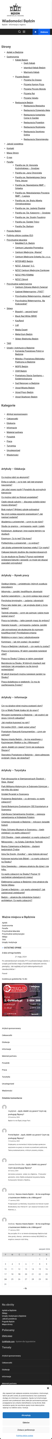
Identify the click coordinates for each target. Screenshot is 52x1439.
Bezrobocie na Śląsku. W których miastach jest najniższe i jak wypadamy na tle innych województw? (23, 666)
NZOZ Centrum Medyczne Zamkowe (32, 270)
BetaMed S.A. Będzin (25, 243)
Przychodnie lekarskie (17, 240)
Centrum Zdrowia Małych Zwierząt (31, 287)
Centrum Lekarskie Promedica (29, 247)
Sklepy (10, 308)
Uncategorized (13, 450)
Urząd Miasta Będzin (25, 388)
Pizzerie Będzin (22, 76)
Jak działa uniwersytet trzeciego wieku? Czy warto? (25, 547)
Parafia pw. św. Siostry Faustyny (30, 217)
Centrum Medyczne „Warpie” (28, 252)
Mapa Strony (13, 153)
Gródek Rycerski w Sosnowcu (15, 794)
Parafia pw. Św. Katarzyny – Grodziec (32, 213)
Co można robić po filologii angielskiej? (19, 497)
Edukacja (11, 423)
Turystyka (11, 446)
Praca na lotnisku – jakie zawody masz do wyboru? (25, 620)
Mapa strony (7, 1324)
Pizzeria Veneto (31, 98)
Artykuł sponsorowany (17, 414)
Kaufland (19, 320)
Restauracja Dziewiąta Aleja (37, 110)
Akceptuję (26, 1415)
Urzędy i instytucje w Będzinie (20, 348)
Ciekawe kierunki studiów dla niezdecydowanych (24, 552)
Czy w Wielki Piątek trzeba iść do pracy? (20, 710)
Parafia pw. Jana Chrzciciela (28, 173)
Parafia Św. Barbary (24, 226)
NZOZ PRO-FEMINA (24, 275)
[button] (48, 1388)
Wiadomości (12, 455)
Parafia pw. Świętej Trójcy (27, 222)
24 (5, 1279)
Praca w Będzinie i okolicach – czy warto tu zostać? (25, 646)
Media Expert (21, 329)
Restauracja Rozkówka (34, 127)
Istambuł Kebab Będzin (34, 67)
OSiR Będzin (21, 371)
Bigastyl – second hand (26, 311)
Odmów (26, 1422)
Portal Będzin (13, 1135)
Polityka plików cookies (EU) (20, 235)
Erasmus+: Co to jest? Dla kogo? (16, 538)
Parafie (10, 162)
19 (19, 1274)
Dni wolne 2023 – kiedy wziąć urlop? (18, 727)
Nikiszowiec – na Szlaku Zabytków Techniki (22, 842)
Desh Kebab (29, 63)
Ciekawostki (12, 418)
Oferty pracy (7, 1336)
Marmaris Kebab (31, 72)
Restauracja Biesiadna (34, 106)
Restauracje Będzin (24, 102)
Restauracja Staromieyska (36, 139)
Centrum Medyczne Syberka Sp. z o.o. (33, 257)
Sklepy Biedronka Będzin (26, 339)
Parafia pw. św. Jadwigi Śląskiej (30, 208)
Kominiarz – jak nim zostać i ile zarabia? (20, 642)
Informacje (12, 427)
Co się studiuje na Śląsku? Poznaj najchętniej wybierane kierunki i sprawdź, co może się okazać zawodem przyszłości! (24, 559)
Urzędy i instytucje (9, 942)
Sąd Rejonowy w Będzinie (27, 383)
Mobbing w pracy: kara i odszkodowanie (20, 637)
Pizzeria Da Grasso (33, 80)
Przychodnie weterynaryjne (19, 284)
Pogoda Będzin (14, 231)
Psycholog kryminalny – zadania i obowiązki (22, 600)
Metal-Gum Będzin (24, 334)
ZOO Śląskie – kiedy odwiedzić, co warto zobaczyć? (25, 837)
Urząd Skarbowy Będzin (26, 397)
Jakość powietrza (15, 144)
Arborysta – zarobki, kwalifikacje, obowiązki (21, 591)
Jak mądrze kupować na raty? (15, 722)
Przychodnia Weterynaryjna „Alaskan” (33, 296)
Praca (9, 441)
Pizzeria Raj (29, 93)
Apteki (4, 923)
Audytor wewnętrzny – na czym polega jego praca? (25, 596)
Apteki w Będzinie (15, 52)
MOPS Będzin (21, 366)
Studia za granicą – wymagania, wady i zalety (23, 526)
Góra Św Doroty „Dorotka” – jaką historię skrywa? (24, 854)
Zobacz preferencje (26, 1430)
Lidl (17, 325)
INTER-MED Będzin (24, 261)
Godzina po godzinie (10, 979)
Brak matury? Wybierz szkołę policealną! (20, 509)
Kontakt (10, 148)
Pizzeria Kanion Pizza (34, 84)
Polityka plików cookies (24, 1436)
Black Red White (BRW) (26, 316)
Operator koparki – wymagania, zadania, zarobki (24, 625)
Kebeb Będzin (21, 60)
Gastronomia (13, 57)
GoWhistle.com (8, 1341)
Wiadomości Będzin (18, 21)
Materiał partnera (15, 432)
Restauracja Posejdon (34, 122)
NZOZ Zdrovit (21, 279)
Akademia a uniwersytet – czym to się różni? (22, 522)
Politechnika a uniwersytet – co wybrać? (20, 543)
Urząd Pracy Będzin (24, 392)
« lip (25, 1288)
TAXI (9, 343)
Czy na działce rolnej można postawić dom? (22, 706)
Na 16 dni (23, 979)
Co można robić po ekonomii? (15, 477)
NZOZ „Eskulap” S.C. (25, 266)
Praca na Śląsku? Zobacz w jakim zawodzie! (22, 658)
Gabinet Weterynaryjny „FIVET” (29, 291)
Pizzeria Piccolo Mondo (35, 89)
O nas (9, 157)
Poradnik (11, 437)
